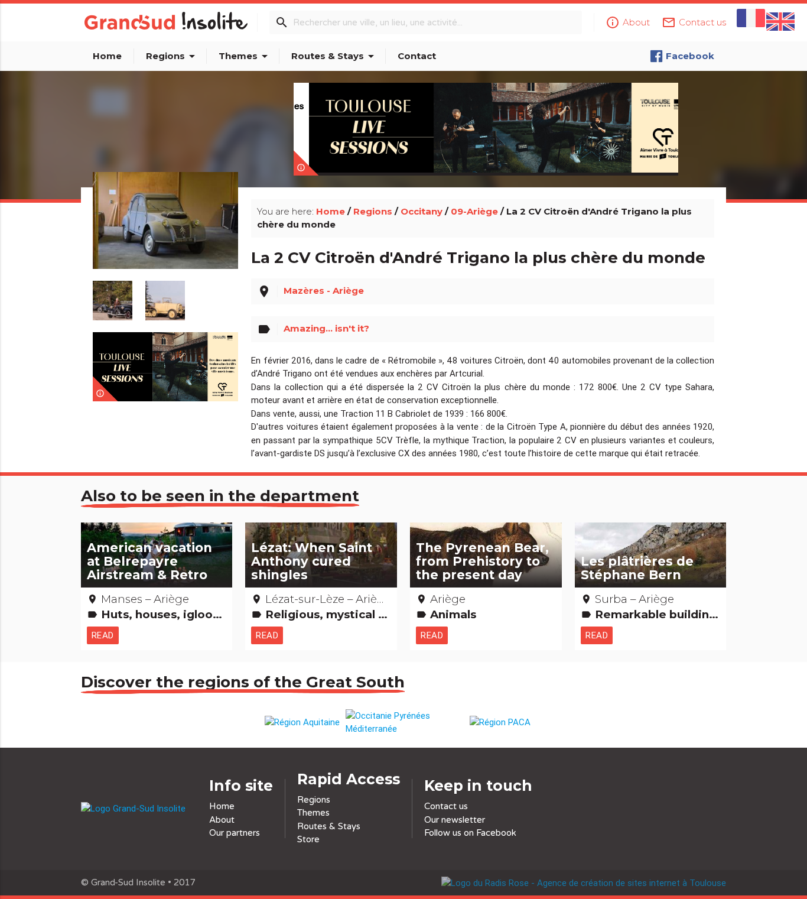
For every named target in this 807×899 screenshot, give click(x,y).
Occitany (421, 211)
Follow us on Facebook (470, 832)
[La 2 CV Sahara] (165, 234)
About (222, 819)
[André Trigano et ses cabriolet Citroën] (112, 294)
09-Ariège (474, 211)
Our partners (234, 832)
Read (103, 635)
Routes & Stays (334, 56)
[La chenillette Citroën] (165, 294)
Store (308, 839)
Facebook (690, 55)
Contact (417, 55)
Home (107, 55)
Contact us (446, 806)
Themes (245, 56)
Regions (172, 56)
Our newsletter (454, 819)
